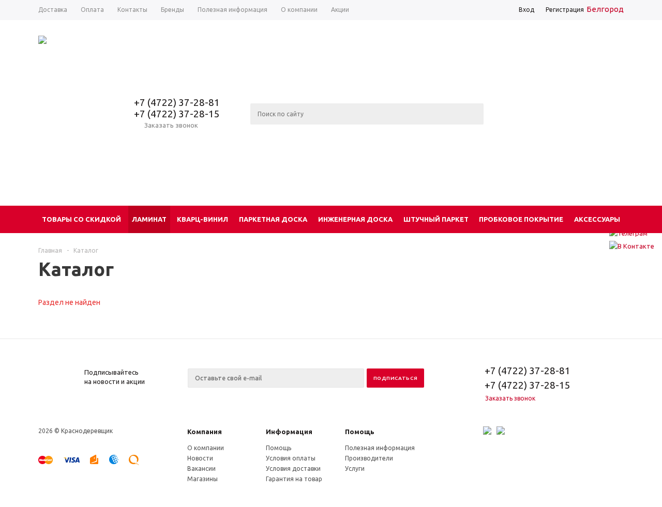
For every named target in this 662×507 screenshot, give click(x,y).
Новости (200, 458)
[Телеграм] (631, 233)
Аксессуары (597, 219)
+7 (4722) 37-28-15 (177, 113)
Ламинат (149, 219)
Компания (204, 431)
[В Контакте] (631, 246)
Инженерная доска (355, 219)
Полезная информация (380, 447)
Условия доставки (293, 468)
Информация (289, 431)
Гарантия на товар (294, 478)
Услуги (355, 468)
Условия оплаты (290, 458)
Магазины (202, 478)
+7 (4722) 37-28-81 (177, 102)
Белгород (605, 9)
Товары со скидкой (81, 219)
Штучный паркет (436, 219)
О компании (205, 447)
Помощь (359, 431)
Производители (369, 458)
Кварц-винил (202, 219)
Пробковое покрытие (521, 219)
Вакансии (201, 468)
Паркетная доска (273, 219)
